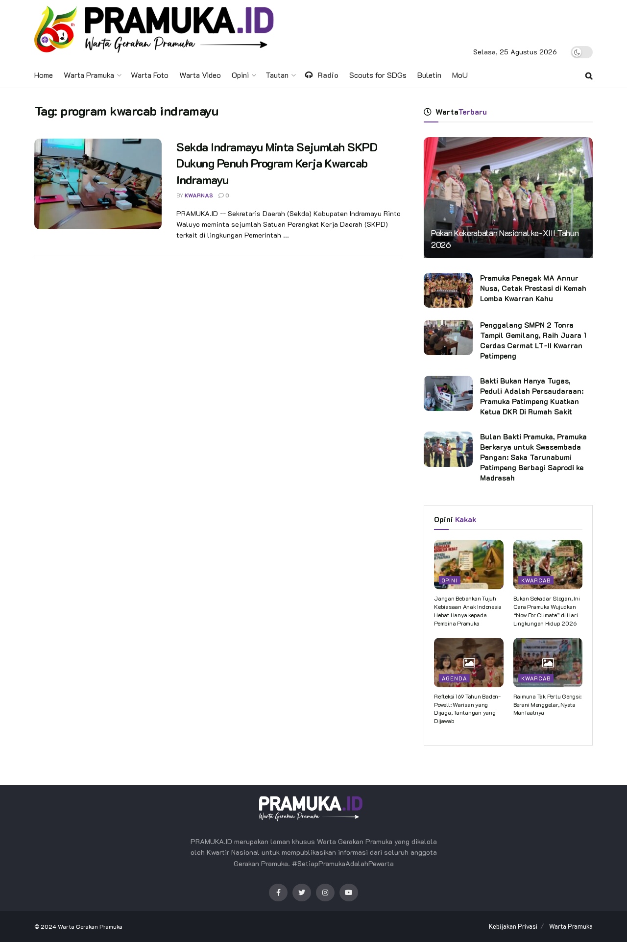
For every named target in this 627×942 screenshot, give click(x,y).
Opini (240, 75)
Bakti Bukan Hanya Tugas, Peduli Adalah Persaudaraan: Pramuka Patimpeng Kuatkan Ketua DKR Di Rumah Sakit (531, 396)
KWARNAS (199, 195)
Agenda (454, 678)
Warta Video (200, 75)
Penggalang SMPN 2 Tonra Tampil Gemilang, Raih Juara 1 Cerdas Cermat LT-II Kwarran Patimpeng (533, 340)
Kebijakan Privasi (513, 926)
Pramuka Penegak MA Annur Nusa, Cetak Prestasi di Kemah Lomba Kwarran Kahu (533, 288)
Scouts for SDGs (378, 75)
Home (43, 75)
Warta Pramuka (89, 75)
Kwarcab (536, 580)
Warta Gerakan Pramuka (90, 926)
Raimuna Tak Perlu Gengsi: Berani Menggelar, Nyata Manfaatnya (547, 704)
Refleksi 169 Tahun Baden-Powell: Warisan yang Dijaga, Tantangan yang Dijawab (467, 708)
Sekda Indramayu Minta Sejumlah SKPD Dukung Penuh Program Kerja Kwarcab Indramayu (276, 163)
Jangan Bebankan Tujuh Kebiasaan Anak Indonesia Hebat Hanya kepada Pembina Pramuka (468, 610)
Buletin (429, 75)
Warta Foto (150, 75)
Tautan (277, 75)
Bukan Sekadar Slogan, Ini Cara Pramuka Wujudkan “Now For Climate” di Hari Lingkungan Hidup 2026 (546, 610)
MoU (460, 75)
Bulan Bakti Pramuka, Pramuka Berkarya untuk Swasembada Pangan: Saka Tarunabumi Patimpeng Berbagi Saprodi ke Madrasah (533, 457)
